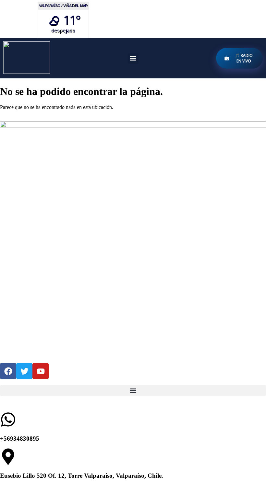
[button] (133, 58)
